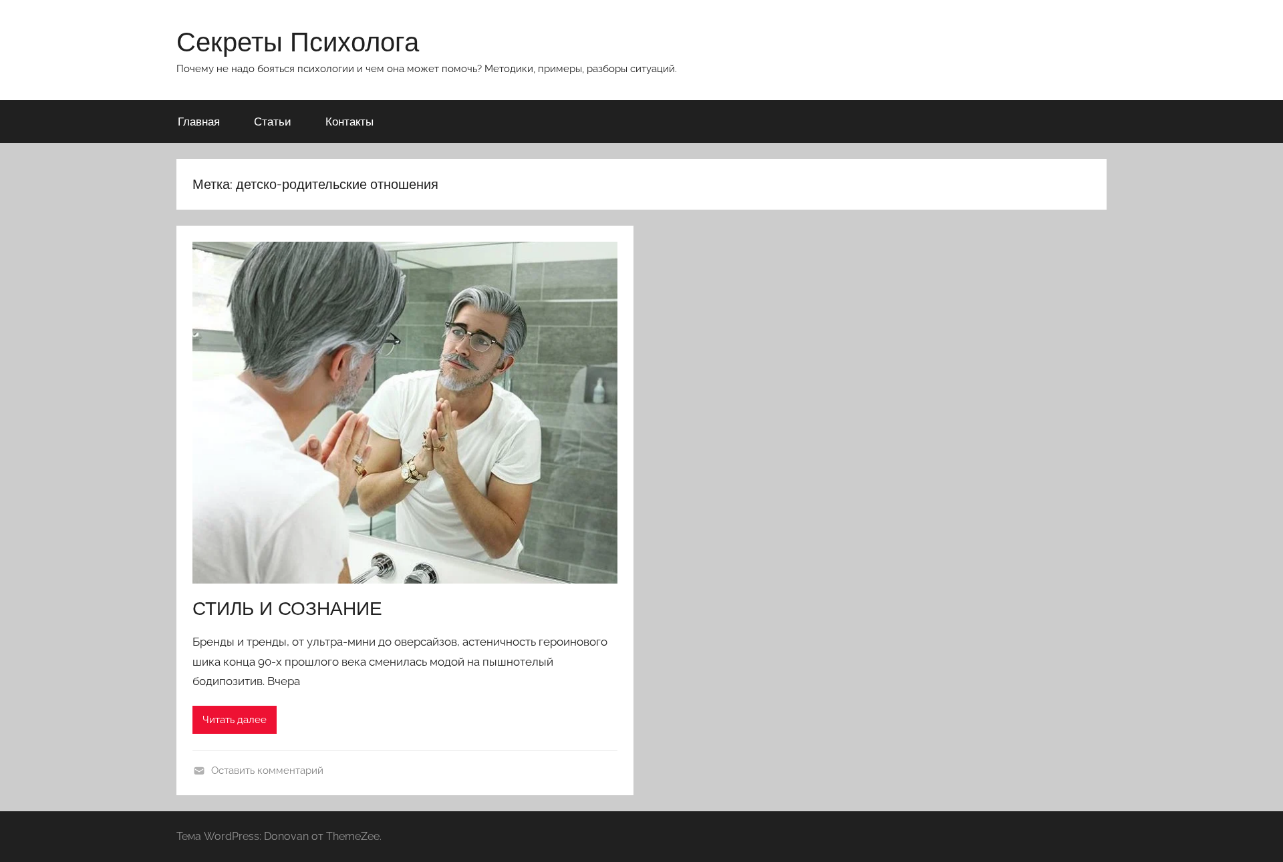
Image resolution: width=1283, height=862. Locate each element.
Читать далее (234, 720)
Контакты (349, 121)
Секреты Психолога (297, 41)
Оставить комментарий (267, 771)
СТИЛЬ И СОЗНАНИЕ (287, 608)
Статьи (272, 121)
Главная (199, 121)
